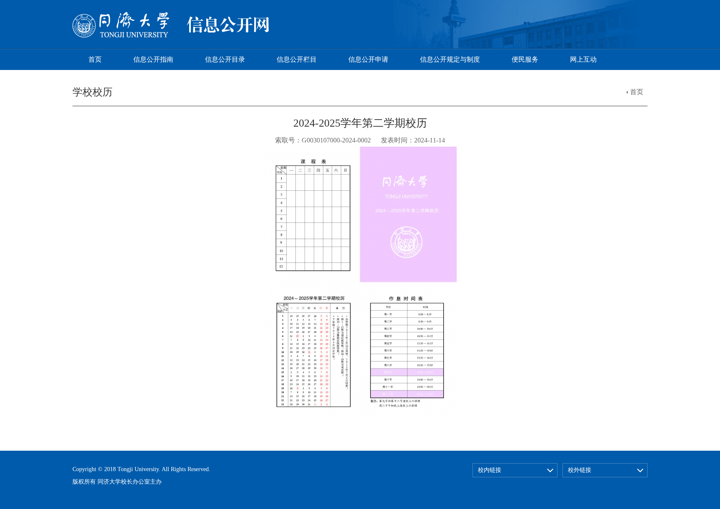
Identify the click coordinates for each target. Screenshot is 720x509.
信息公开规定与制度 (450, 59)
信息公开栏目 (297, 59)
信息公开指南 (153, 59)
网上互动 (583, 59)
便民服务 (525, 59)
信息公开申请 (368, 59)
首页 (95, 59)
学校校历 (92, 92)
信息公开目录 (225, 59)
